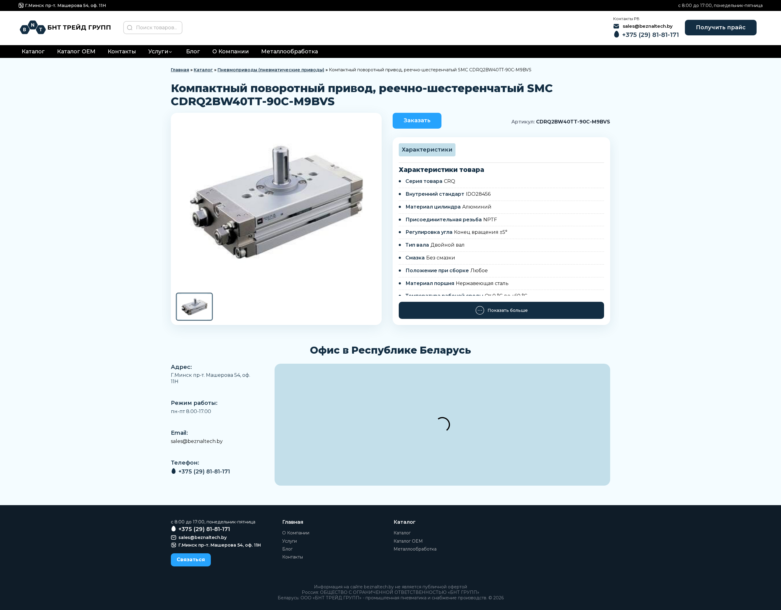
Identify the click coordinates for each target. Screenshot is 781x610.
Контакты (122, 51)
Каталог (33, 51)
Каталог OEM (76, 51)
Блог (193, 51)
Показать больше (508, 310)
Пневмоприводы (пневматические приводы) (271, 70)
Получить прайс (721, 27)
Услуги (158, 51)
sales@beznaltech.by (197, 441)
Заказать (417, 120)
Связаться (191, 559)
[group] (276, 202)
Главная (180, 70)
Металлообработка (289, 51)
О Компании (230, 51)
